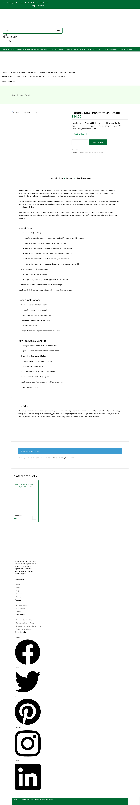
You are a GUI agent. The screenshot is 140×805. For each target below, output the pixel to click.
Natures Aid (18, 516)
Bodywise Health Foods (31, 799)
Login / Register (38, 6)
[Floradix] (79, 163)
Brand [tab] (69, 178)
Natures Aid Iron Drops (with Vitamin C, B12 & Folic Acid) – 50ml (23, 486)
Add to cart (98, 142)
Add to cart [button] (34, 518)
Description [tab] (56, 178)
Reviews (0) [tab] (84, 178)
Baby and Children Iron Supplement (91, 152)
